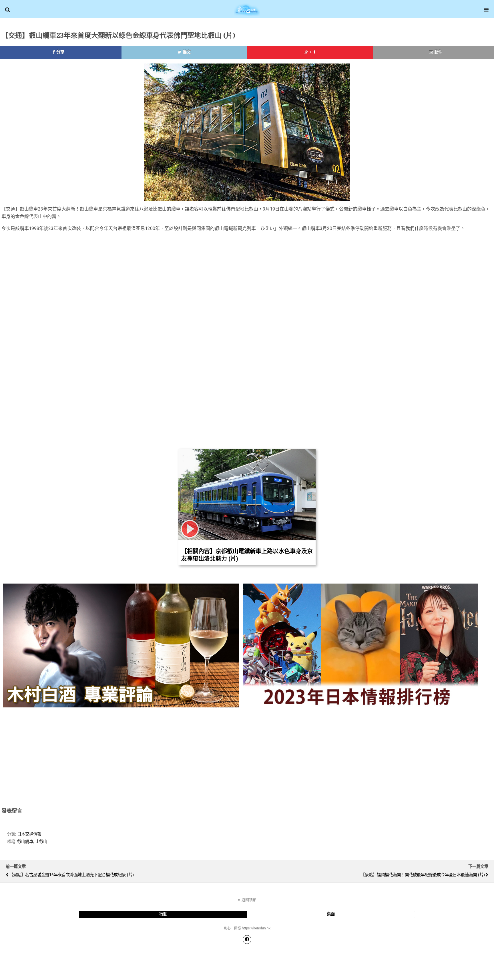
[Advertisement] (291, 279)
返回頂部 (249, 900)
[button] (7, 10)
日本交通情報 (29, 834)
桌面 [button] (331, 914)
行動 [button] (163, 914)
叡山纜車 (25, 841)
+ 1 (312, 52)
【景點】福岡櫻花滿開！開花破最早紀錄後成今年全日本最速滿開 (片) (423, 874)
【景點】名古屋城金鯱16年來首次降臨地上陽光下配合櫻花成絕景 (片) (71, 874)
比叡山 (41, 841)
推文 (187, 52)
